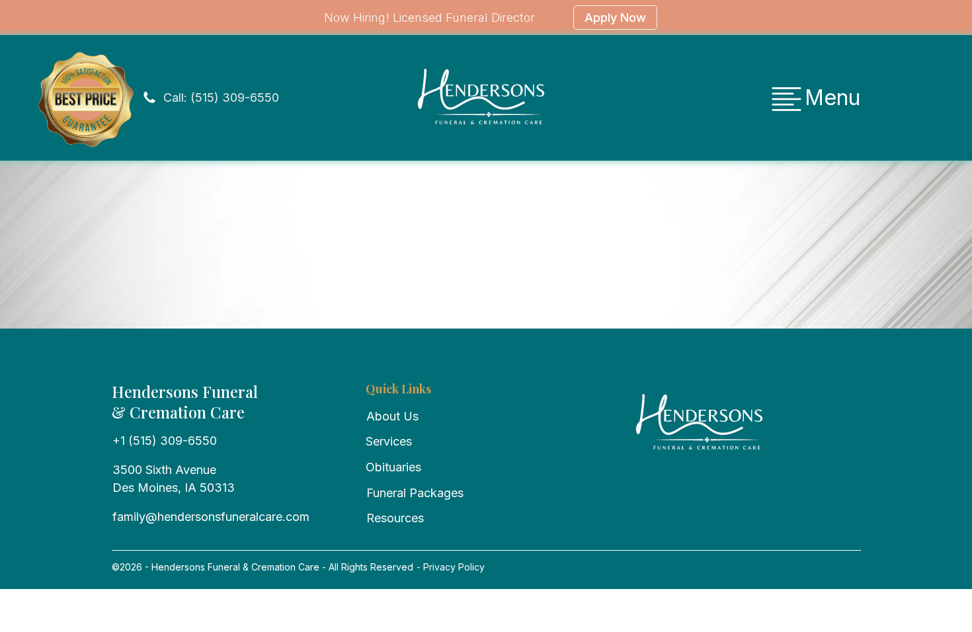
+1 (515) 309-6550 (164, 441)
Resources (395, 518)
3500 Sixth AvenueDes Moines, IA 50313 (173, 478)
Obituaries (393, 467)
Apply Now (615, 17)
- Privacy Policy (449, 567)
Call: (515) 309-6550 (221, 97)
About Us (392, 416)
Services (389, 441)
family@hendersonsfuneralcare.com (210, 517)
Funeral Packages (415, 493)
